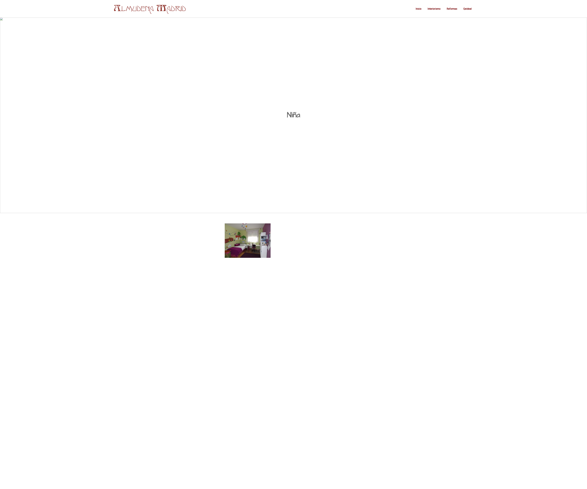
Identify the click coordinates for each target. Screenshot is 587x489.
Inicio (418, 8)
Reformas (452, 8)
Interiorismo (434, 8)
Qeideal (467, 8)
